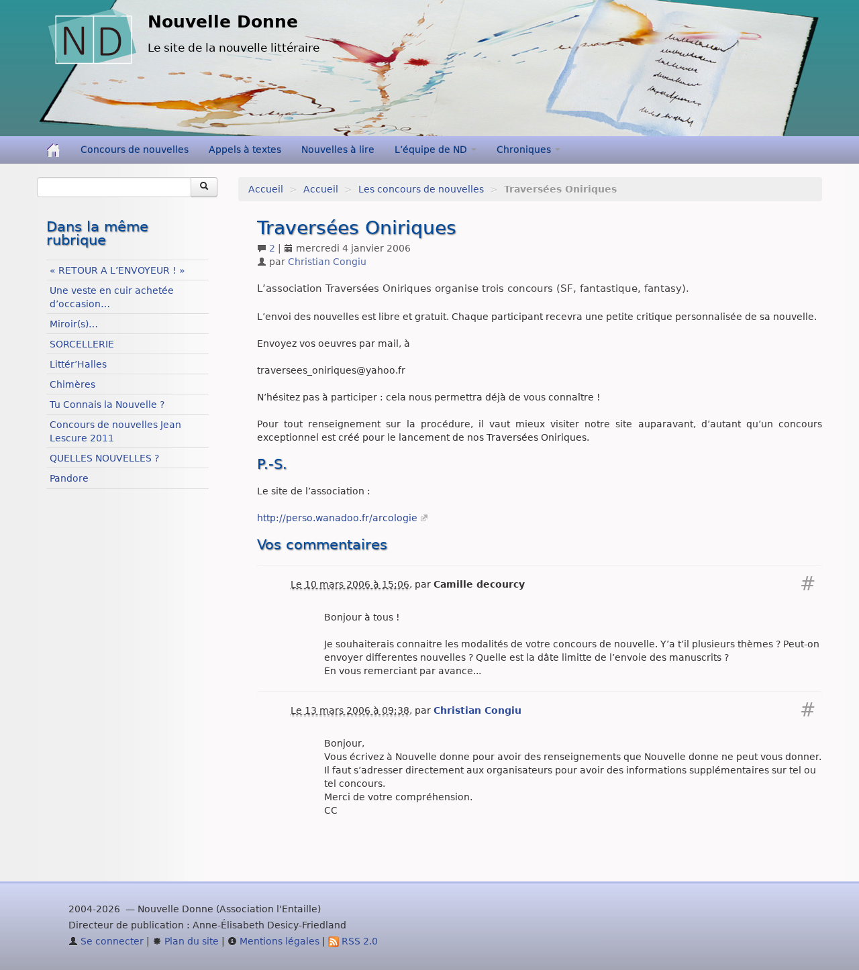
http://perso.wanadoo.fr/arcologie (337, 518)
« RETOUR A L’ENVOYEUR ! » (117, 270)
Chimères (72, 384)
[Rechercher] (204, 187)
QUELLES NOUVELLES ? (104, 458)
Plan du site (190, 941)
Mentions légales (278, 941)
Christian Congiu (327, 261)
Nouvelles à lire (337, 149)
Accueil (265, 189)
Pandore (69, 478)
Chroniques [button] (525, 149)
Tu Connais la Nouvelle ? (107, 404)
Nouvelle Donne (223, 22)
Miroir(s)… (74, 324)
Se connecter (111, 941)
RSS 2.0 (358, 941)
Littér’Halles (78, 364)
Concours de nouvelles (135, 149)
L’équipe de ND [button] (432, 149)
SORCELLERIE (82, 344)
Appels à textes (245, 149)
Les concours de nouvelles (421, 189)
